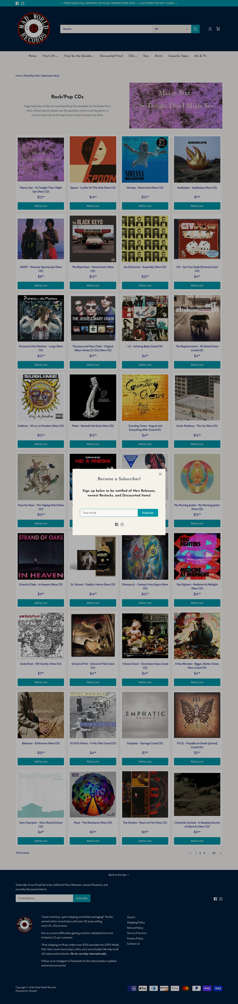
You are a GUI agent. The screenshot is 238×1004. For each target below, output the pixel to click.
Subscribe (148, 512)
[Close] (160, 474)
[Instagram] (122, 524)
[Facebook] (116, 524)
